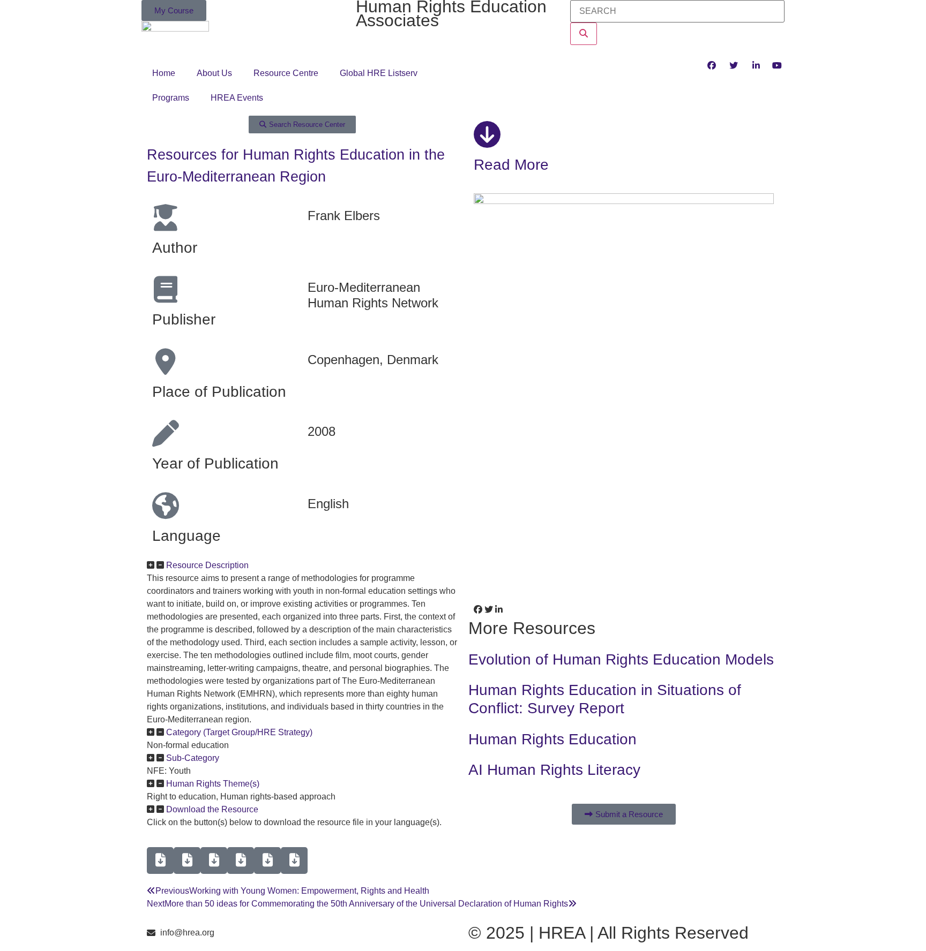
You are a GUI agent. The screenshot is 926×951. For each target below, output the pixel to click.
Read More (511, 164)
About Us (214, 73)
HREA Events (237, 97)
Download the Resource (212, 809)
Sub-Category (192, 758)
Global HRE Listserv (378, 73)
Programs (170, 97)
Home (163, 73)
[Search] (583, 33)
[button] (302, 565)
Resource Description (207, 565)
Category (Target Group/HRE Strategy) (239, 732)
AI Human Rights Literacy (554, 769)
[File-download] (160, 860)
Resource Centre (285, 73)
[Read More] (487, 134)
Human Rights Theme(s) (212, 783)
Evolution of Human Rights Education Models (621, 659)
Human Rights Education (552, 739)
